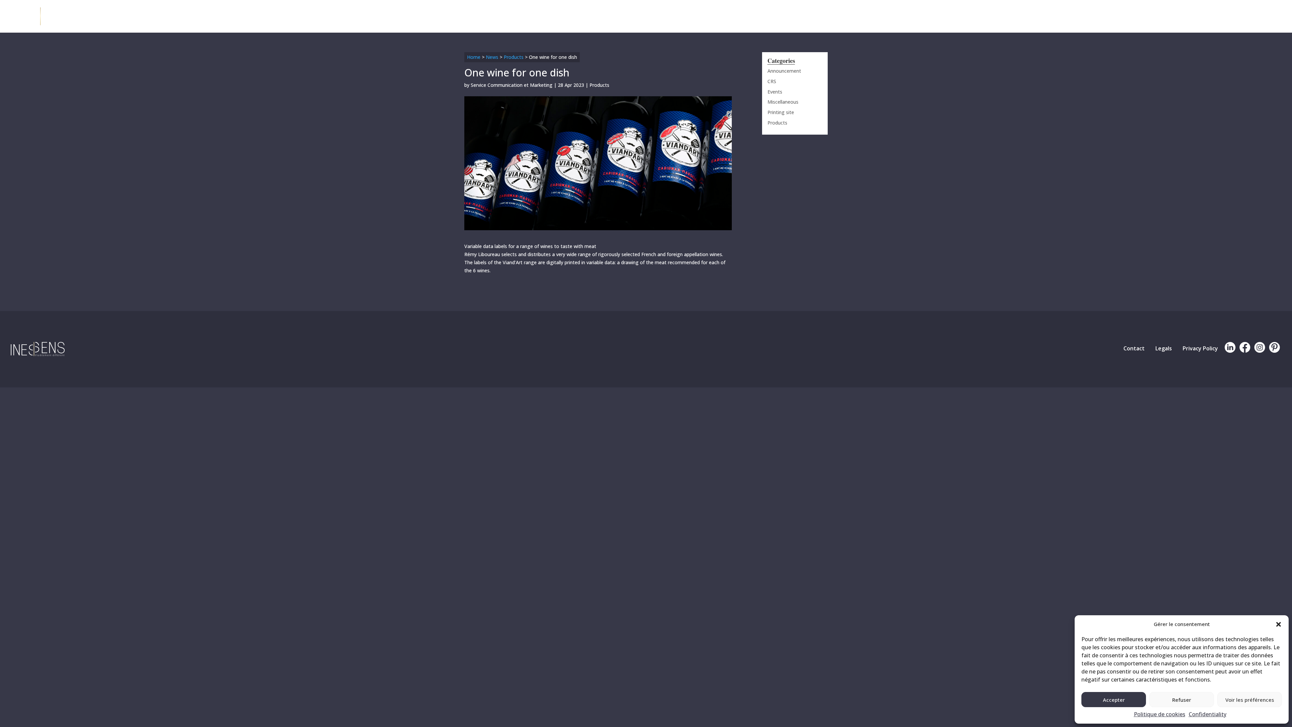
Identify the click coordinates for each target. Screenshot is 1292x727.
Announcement (784, 71)
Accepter (1114, 699)
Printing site (780, 112)
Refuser (1181, 699)
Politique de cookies (1159, 714)
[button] (1278, 624)
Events (774, 92)
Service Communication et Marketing (511, 85)
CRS (771, 81)
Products (514, 57)
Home (473, 57)
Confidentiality (1207, 714)
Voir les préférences (1249, 699)
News (492, 57)
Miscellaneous (782, 102)
